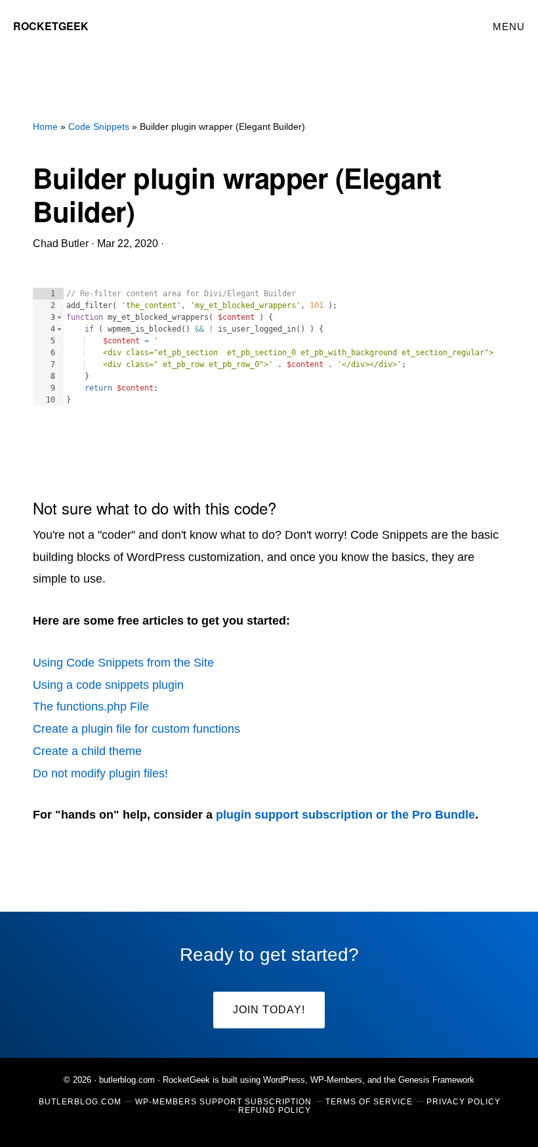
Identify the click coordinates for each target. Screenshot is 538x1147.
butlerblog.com (127, 1080)
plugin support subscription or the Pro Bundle (345, 814)
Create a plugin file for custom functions (136, 728)
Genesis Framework (436, 1080)
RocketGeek (51, 25)
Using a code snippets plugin (108, 684)
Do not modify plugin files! (100, 773)
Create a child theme (87, 751)
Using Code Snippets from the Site (123, 662)
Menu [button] (509, 26)
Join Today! (269, 1009)
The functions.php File (91, 706)
